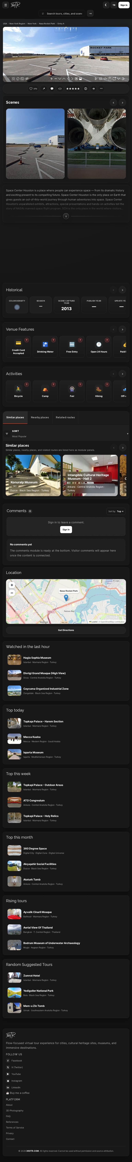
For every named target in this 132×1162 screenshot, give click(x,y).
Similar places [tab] (15, 417)
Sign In (124, 5)
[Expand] (93, 88)
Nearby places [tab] (40, 417)
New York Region (17, 24)
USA (5, 24)
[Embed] (60, 88)
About (9, 1104)
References (12, 1121)
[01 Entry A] (35, 143)
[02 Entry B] (96, 143)
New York (32, 24)
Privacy (10, 1133)
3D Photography (14, 1110)
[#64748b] (17, 307)
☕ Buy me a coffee (18, 1092)
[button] (66, 597)
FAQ (8, 1116)
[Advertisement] (66, 252)
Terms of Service (15, 1127)
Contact (10, 1139)
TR (114, 5)
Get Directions (66, 630)
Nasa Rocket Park (47, 24)
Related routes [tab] (65, 417)
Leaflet (94, 621)
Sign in (66, 529)
